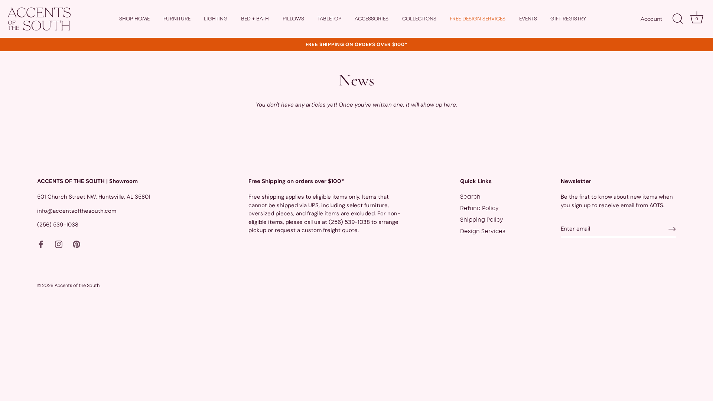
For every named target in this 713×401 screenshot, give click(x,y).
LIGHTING (216, 19)
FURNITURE (177, 19)
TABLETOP (329, 19)
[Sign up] (672, 229)
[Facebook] (41, 244)
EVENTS (528, 19)
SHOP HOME (134, 19)
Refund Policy (479, 208)
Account (651, 19)
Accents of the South (77, 285)
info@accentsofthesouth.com (76, 211)
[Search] (678, 19)
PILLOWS (293, 19)
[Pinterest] (76, 244)
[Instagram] (58, 244)
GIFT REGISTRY (568, 19)
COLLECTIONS (419, 19)
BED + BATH (255, 19)
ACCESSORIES (371, 19)
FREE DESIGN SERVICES (477, 19)
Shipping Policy (481, 220)
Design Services (482, 231)
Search (470, 197)
